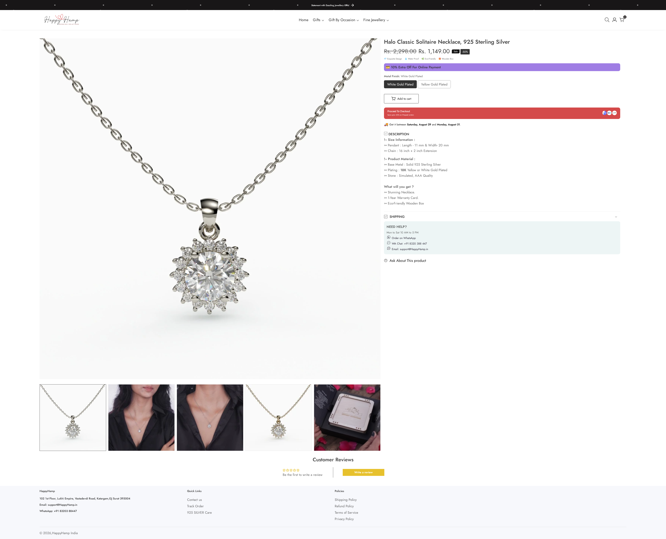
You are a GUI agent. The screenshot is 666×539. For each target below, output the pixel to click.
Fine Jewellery (374, 20)
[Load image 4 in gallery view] (278, 417)
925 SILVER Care (199, 512)
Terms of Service (346, 512)
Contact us (194, 499)
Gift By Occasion (342, 20)
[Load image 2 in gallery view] (141, 417)
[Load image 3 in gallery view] (210, 417)
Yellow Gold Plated (434, 85)
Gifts (316, 20)
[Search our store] (608, 19)
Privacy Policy (344, 518)
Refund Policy (344, 506)
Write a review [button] (363, 472)
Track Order (195, 506)
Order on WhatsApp (404, 238)
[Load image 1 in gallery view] (73, 417)
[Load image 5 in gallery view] (347, 417)
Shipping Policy (346, 499)
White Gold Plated (400, 85)
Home (303, 20)
